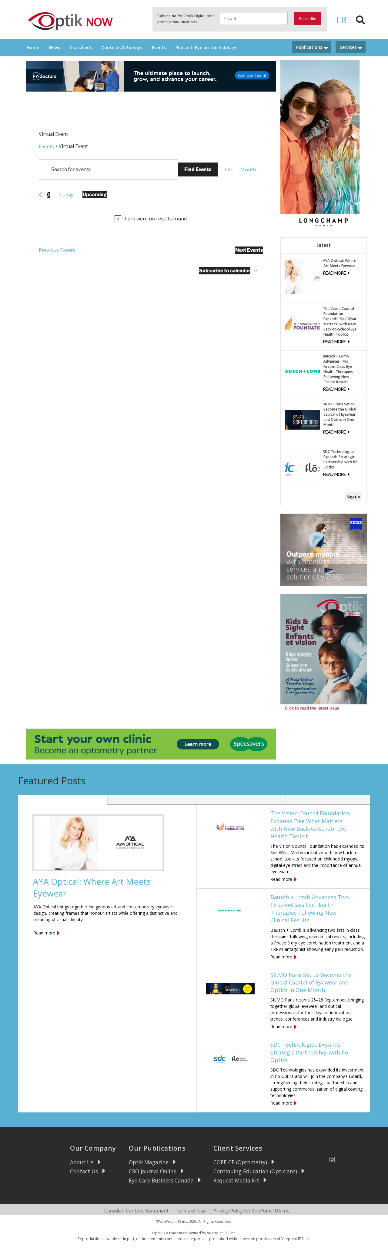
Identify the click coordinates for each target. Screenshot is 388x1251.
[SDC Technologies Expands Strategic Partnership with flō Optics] (302, 467)
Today (66, 194)
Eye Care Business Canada (161, 1180)
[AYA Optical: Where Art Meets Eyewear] (302, 276)
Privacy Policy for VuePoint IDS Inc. (251, 1210)
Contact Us (84, 1171)
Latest (323, 245)
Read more (44, 933)
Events (159, 47)
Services (348, 47)
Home (33, 47)
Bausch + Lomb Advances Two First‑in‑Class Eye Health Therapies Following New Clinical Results (338, 369)
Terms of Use (191, 1210)
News (54, 47)
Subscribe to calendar (224, 270)
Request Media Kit (236, 1180)
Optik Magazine (149, 1162)
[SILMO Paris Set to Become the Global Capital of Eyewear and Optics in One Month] (302, 419)
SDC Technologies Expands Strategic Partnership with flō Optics (340, 459)
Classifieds (81, 47)
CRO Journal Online (152, 1171)
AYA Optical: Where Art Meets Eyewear (339, 263)
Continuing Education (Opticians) (255, 1171)
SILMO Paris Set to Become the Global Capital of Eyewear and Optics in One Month (339, 414)
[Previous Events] (40, 195)
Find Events (198, 169)
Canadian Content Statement (136, 1210)
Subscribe (307, 18)
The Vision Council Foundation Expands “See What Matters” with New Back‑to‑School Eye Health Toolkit (339, 321)
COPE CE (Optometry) (240, 1162)
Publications (309, 47)
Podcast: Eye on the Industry (206, 47)
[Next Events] (48, 195)
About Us (81, 1162)
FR (341, 19)
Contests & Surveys (122, 47)
